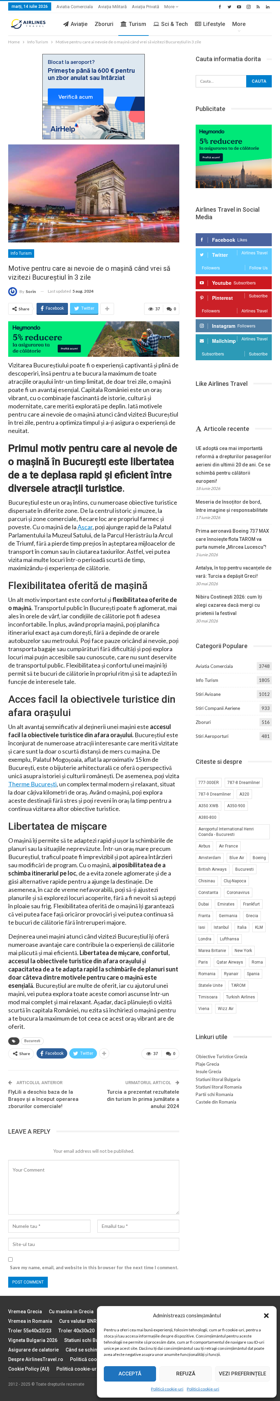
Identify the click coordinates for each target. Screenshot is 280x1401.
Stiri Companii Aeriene (218, 708)
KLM (259, 927)
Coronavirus (238, 892)
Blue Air (236, 857)
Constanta (208, 892)
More (170, 6)
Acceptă (129, 1374)
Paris (203, 962)
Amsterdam (209, 857)
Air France (228, 846)
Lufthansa (229, 939)
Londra (204, 939)
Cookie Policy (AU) (29, 1369)
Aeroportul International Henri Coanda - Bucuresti (226, 832)
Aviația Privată (145, 6)
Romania (206, 973)
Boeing (259, 857)
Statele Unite (210, 985)
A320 (244, 794)
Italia (242, 927)
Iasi (201, 927)
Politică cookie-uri (167, 1388)
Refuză (185, 1374)
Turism (137, 24)
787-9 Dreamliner (214, 794)
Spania (253, 973)
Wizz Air (226, 1008)
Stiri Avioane (208, 694)
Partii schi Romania (214, 1094)
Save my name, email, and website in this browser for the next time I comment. (94, 1267)
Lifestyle (214, 24)
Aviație (79, 24)
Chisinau (206, 881)
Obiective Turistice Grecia (221, 1056)
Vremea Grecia (25, 1311)
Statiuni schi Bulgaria (88, 1340)
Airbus (204, 846)
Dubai (203, 904)
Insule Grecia (208, 1071)
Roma (257, 962)
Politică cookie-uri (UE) (96, 1359)
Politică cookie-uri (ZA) (82, 1369)
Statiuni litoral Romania (219, 1087)
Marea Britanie (212, 950)
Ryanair (231, 973)
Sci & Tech (174, 24)
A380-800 (207, 817)
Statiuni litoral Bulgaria (218, 1079)
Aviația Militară (112, 6)
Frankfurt (251, 904)
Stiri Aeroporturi (212, 736)
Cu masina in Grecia (71, 1311)
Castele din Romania (216, 1102)
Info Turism (21, 253)
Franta (204, 915)
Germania (228, 915)
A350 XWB (208, 805)
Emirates (226, 904)
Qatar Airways (229, 962)
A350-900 (236, 805)
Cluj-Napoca (235, 881)
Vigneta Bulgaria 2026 (32, 1340)
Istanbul (221, 927)
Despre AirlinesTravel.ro (35, 1359)
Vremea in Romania (30, 1321)
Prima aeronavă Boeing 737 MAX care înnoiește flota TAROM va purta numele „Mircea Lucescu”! (232, 539)
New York (243, 950)
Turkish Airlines (240, 997)
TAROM (238, 985)
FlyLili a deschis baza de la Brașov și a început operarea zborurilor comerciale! (43, 1099)
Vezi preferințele (242, 1374)
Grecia (252, 915)
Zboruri (104, 24)
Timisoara (208, 997)
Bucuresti (32, 1041)
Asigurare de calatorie (33, 1350)
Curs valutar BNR (78, 1321)
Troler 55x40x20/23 (30, 1330)
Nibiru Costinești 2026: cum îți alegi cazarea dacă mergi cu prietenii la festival (229, 605)
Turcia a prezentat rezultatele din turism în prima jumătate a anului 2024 (143, 1099)
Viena (203, 1008)
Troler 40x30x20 (76, 1330)
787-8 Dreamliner (243, 782)
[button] (266, 1315)
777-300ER (208, 782)
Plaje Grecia (207, 1064)
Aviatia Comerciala (74, 6)
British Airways (212, 869)
